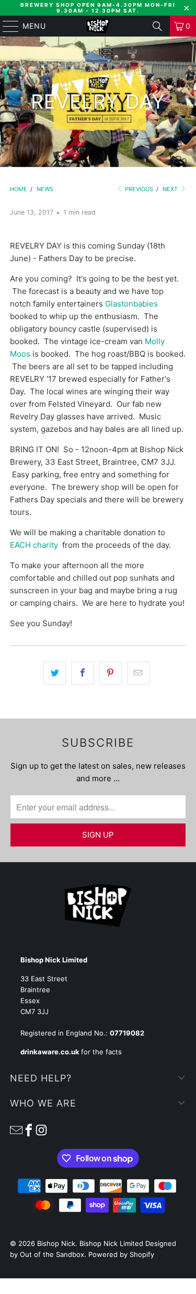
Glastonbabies (131, 304)
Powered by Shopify (121, 1254)
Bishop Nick (56, 1243)
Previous (138, 189)
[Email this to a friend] (138, 673)
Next (171, 189)
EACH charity (34, 545)
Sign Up (98, 835)
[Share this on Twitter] (54, 673)
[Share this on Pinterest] (110, 673)
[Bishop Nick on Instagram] (41, 1129)
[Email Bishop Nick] (16, 1129)
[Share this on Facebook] (82, 673)
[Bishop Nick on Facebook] (28, 1129)
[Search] (157, 26)
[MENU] (5, 26)
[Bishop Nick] (98, 26)
